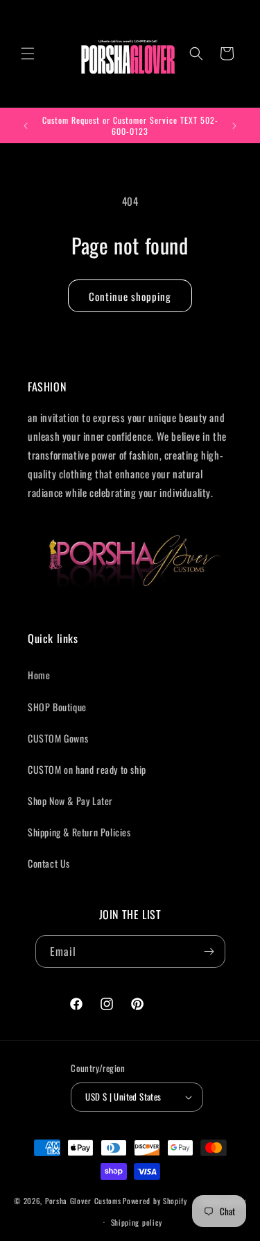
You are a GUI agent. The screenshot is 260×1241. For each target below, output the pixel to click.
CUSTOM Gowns (58, 738)
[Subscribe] (209, 951)
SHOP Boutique (57, 706)
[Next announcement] (234, 126)
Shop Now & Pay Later (70, 800)
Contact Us (49, 863)
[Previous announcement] (25, 126)
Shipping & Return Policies (79, 832)
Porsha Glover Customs (83, 1200)
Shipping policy (137, 1222)
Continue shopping (130, 296)
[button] (27, 53)
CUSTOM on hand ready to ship (87, 769)
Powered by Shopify (155, 1200)
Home (39, 674)
